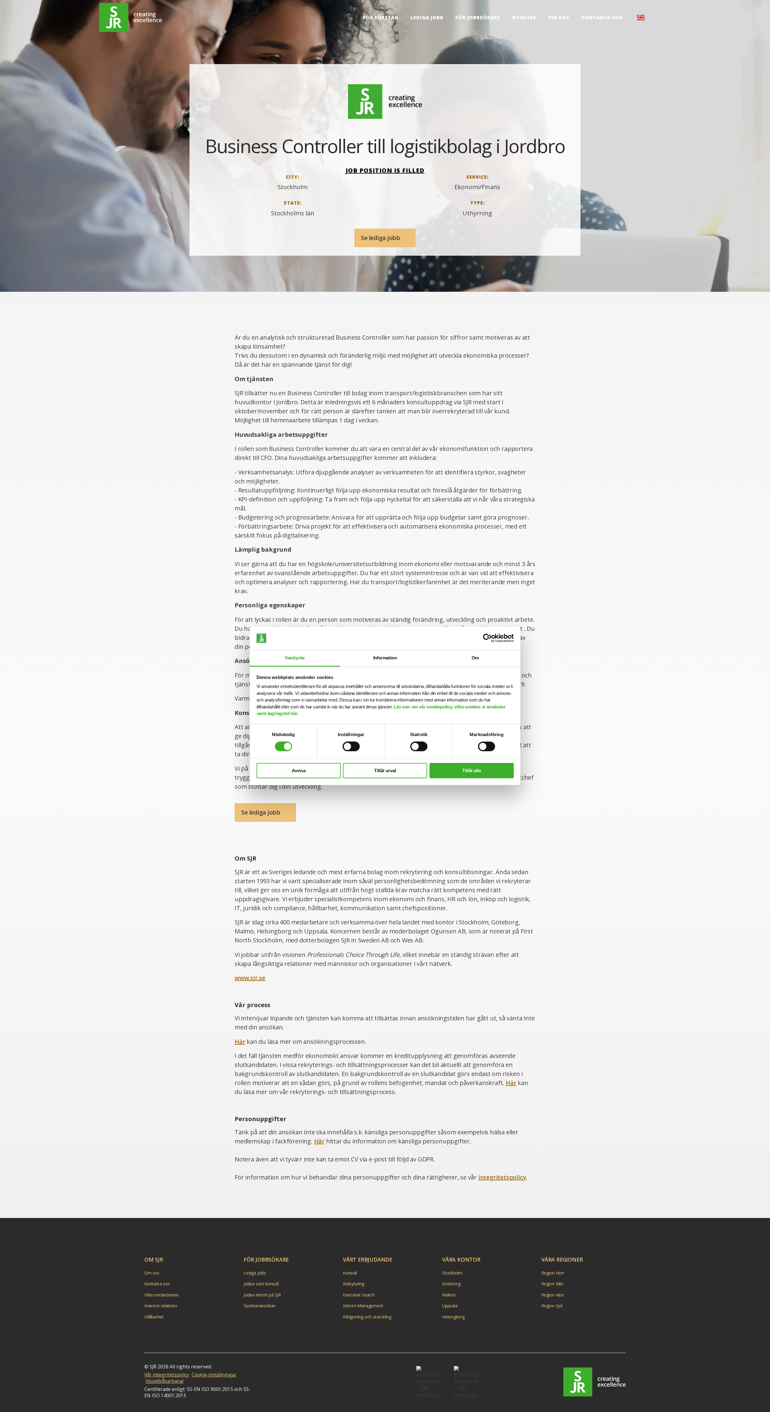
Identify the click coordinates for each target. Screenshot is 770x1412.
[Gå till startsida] (130, 17)
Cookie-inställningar (214, 1374)
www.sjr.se (250, 978)
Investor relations (160, 1306)
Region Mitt (552, 1284)
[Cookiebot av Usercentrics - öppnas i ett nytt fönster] (487, 638)
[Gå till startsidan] (594, 1382)
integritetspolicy (502, 1177)
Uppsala (449, 1306)
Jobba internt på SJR (262, 1295)
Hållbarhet (154, 1317)
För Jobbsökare (477, 17)
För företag (381, 17)
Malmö (449, 1295)
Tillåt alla (471, 770)
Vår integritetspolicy (166, 1374)
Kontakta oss (602, 17)
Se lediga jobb (381, 238)
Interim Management (363, 1306)
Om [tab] (475, 657)
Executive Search (359, 1295)
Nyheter (524, 17)
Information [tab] (385, 657)
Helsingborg (453, 1317)
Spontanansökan (260, 1306)
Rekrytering (353, 1284)
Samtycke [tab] (295, 657)
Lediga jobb (427, 17)
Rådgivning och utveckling (367, 1317)
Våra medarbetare (161, 1295)
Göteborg (451, 1284)
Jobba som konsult (261, 1284)
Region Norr (553, 1273)
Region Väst (552, 1295)
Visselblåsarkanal (164, 1381)
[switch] (351, 746)
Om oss (558, 17)
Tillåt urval (385, 770)
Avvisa (299, 770)
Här (240, 1041)
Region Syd (551, 1306)
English (641, 17)
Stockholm (452, 1273)
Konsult (350, 1273)
